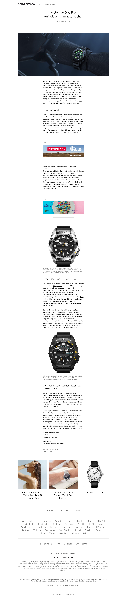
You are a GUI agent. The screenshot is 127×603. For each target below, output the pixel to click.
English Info (81, 544)
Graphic (81, 524)
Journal (41, 4)
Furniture (69, 524)
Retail (78, 530)
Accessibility (28, 521)
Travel (52, 533)
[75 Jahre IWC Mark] (94, 474)
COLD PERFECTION (29, 561)
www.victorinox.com (50, 437)
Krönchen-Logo (70, 130)
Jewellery (78, 527)
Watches (63, 533)
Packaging (50, 530)
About (53, 4)
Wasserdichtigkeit (69, 186)
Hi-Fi (91, 524)
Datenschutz (69, 594)
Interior (66, 527)
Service (88, 530)
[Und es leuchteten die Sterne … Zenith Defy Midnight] (63, 474)
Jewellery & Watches (63, 21)
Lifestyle (100, 527)
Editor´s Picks (47, 4)
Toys (43, 533)
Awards (58, 521)
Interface (54, 527)
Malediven (56, 184)
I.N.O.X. (61, 171)
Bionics (69, 521)
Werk (57, 419)
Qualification (65, 530)
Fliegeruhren (57, 286)
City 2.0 (101, 521)
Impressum (57, 594)
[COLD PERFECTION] (27, 4)
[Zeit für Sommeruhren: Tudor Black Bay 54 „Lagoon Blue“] (32, 474)
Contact (68, 544)
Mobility (37, 530)
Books (80, 521)
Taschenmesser (48, 171)
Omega (63, 397)
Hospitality (40, 527)
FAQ (58, 544)
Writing (75, 533)
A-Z (84, 533)
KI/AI (89, 527)
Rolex (81, 297)
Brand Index (46, 544)
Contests (29, 524)
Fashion (56, 524)
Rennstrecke (74, 85)
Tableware (101, 530)
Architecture (44, 521)
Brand (90, 521)
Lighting (25, 530)
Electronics (43, 524)
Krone (46, 378)
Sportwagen (75, 81)
